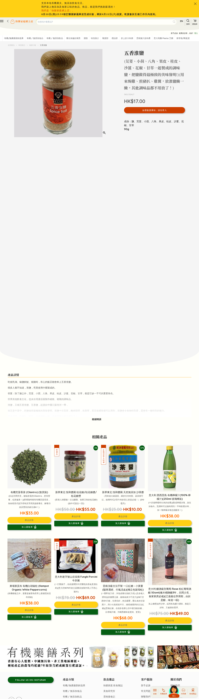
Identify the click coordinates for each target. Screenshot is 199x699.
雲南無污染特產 (143, 38)
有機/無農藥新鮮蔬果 (13, 38)
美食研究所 (109, 691)
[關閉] (195, 3)
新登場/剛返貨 (183, 38)
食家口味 (33, 45)
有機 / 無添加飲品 (54, 38)
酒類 (86, 38)
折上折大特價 (127, 38)
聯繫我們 (145, 696)
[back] (8, 21)
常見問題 (145, 691)
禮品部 (115, 38)
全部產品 (11, 45)
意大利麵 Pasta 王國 (163, 38)
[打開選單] (1, 21)
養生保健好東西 (73, 38)
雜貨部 (105, 38)
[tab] (20, 666)
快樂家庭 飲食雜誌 (113, 685)
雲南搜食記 (109, 696)
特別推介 (95, 38)
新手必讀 (174, 33)
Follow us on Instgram (30, 680)
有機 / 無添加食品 (35, 38)
